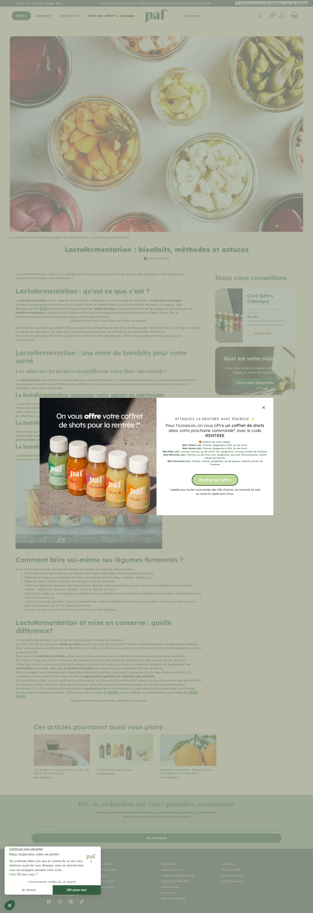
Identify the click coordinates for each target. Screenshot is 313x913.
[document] (156, 456)
